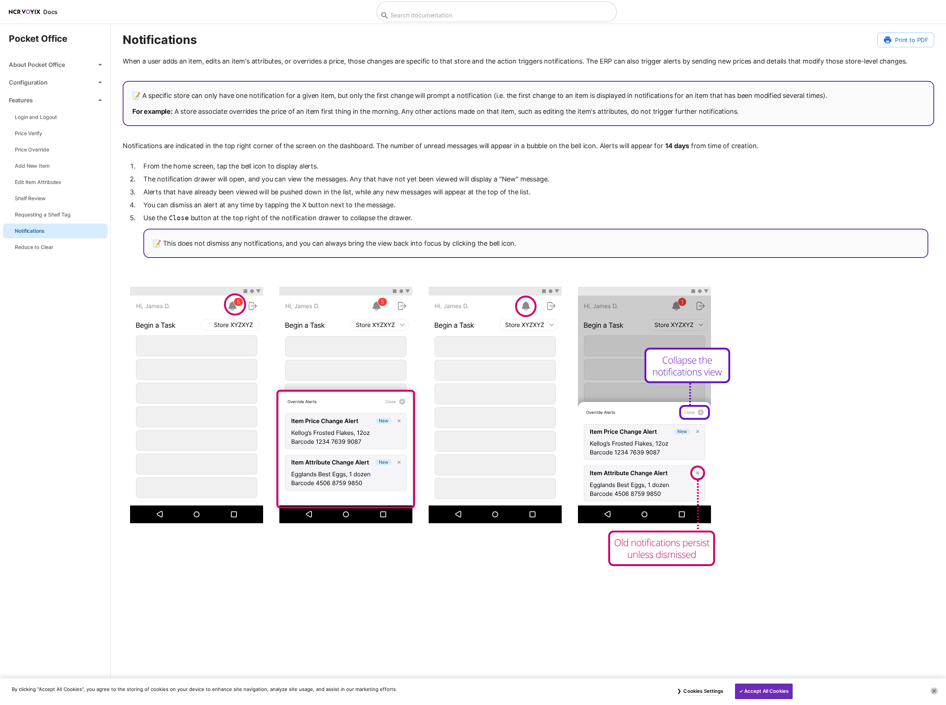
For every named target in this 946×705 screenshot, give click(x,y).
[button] (55, 65)
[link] (55, 117)
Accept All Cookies (766, 691)
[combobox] (495, 15)
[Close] (934, 691)
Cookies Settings (703, 691)
